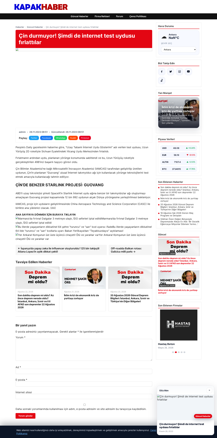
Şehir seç (166, 43)
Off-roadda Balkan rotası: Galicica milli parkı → (126, 250)
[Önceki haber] (187, 102)
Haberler (20, 27)
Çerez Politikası (137, 16)
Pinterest (85, 138)
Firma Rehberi (102, 16)
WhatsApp (60, 138)
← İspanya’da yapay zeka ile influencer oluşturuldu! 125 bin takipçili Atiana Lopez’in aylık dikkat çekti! (58, 250)
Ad (18, 367)
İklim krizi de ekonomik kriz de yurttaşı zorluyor (179, 199)
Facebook (46, 138)
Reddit (73, 138)
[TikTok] (161, 80)
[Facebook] (161, 71)
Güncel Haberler (79, 16)
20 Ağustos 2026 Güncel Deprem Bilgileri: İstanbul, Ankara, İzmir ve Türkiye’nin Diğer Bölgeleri (177, 207)
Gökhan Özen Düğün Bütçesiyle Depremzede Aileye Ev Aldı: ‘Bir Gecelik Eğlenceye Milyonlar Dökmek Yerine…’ (179, 221)
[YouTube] (188, 71)
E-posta (21, 379)
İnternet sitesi (24, 392)
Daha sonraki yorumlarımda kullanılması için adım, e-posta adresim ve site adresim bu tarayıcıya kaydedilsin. (81, 409)
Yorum (20, 337)
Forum (119, 16)
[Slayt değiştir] (173, 352)
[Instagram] (179, 71)
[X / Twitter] (170, 71)
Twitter (34, 138)
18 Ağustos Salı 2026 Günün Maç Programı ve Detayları (176, 214)
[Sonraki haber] (194, 102)
